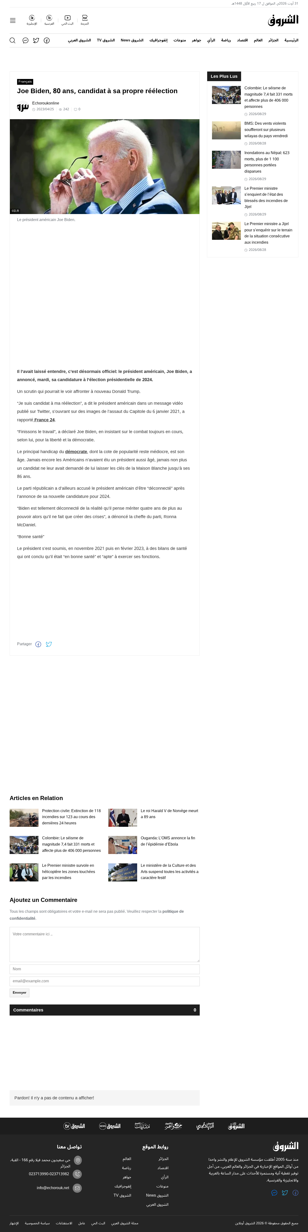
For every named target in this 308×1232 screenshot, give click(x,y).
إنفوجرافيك (158, 40)
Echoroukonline (45, 103)
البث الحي (98, 1223)
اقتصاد (242, 40)
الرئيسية (291, 40)
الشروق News (132, 40)
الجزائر (273, 40)
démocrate (76, 451)
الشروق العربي (79, 40)
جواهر (196, 40)
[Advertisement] (105, 261)
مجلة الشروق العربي (124, 1223)
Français (25, 82)
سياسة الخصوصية (37, 1223)
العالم (258, 40)
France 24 (44, 419)
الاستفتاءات (64, 1223)
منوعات (179, 40)
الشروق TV (106, 40)
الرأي (211, 40)
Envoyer (19, 992)
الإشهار (14, 1223)
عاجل (81, 1223)
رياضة (226, 40)
